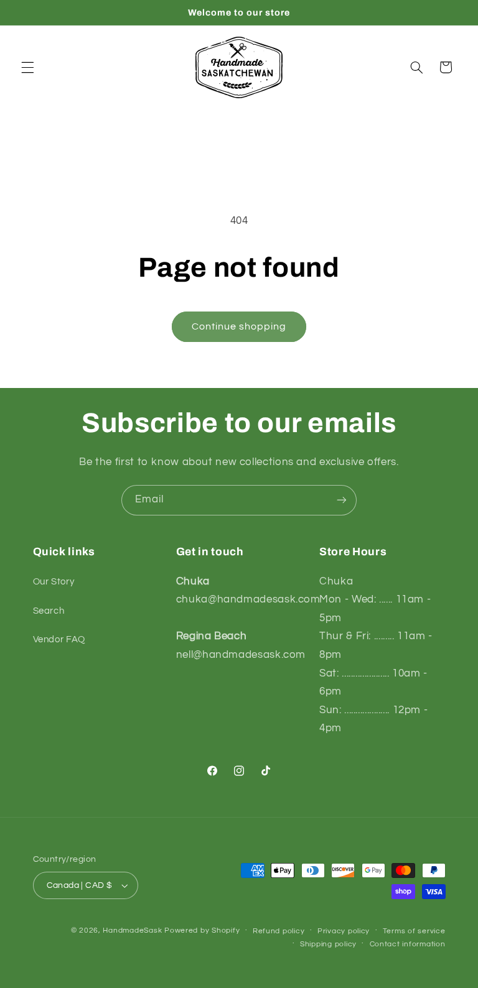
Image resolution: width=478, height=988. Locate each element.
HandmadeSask (132, 930)
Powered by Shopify (202, 930)
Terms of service (414, 931)
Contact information (408, 944)
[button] (27, 67)
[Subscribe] (341, 500)
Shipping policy (328, 944)
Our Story (54, 581)
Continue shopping (239, 326)
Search (49, 611)
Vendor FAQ (59, 639)
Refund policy (279, 931)
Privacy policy (343, 931)
